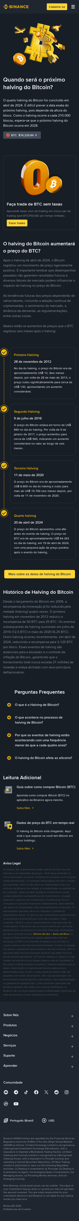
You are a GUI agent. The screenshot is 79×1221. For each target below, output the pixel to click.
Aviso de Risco (61, 934)
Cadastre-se (57, 7)
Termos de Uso (41, 934)
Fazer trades (17, 223)
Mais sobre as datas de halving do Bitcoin (39, 574)
